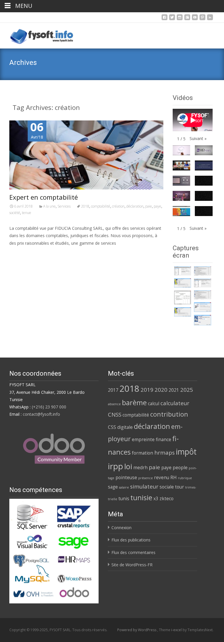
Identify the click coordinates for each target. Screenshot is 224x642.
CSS (112, 427)
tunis (123, 498)
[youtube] (195, 19)
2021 (174, 390)
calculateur (174, 403)
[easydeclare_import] (202, 307)
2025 (186, 389)
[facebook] (164, 19)
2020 (161, 389)
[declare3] (182, 297)
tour (179, 487)
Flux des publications (130, 540)
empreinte (143, 439)
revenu (161, 477)
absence (114, 404)
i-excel (177, 629)
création (118, 206)
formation (142, 453)
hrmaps (164, 452)
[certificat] (182, 270)
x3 (155, 498)
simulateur (144, 486)
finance (163, 439)
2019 (147, 389)
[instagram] (180, 19)
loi (128, 466)
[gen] (182, 283)
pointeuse (126, 477)
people (180, 467)
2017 (113, 390)
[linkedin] (210, 19)
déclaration (135, 206)
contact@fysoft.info (41, 414)
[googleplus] (187, 19)
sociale (167, 487)
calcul (153, 403)
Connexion (121, 527)
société (14, 212)
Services (64, 206)
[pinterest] (202, 19)
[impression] (202, 320)
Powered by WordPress (137, 629)
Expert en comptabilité (43, 197)
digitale (125, 427)
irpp (115, 466)
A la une (49, 206)
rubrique (185, 478)
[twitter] (172, 19)
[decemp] (202, 270)
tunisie (141, 497)
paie (148, 206)
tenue (26, 212)
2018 (85, 206)
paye (157, 206)
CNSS (114, 414)
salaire (124, 487)
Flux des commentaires (133, 552)
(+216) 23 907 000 (49, 407)
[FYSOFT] (37, 34)
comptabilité (100, 206)
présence (145, 478)
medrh (140, 467)
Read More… (22, 254)
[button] (198, 138)
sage (113, 487)
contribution (169, 414)
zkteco (167, 498)
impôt (186, 451)
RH (173, 477)
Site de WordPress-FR (132, 564)
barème (134, 402)
